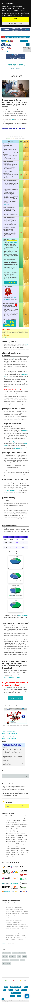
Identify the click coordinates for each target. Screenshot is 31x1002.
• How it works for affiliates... (9, 736)
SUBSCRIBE (9, 325)
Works (22, 960)
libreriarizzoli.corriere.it (11, 924)
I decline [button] (15, 21)
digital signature (17, 442)
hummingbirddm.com (16, 917)
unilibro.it (8, 939)
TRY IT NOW (10, 282)
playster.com (20, 933)
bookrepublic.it (9, 909)
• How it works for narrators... (10, 733)
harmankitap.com (19, 915)
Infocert (6, 445)
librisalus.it (8, 926)
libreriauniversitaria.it (23, 924)
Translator (14, 960)
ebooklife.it (8, 913)
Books (25, 956)
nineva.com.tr (15, 928)
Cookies (11, 989)
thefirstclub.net (9, 937)
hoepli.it (7, 917)
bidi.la (23, 905)
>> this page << (18, 448)
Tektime (24, 1000)
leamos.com (9, 922)
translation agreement (9, 490)
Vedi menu (27, 44)
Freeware (6, 960)
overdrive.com (18, 930)
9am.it (15, 902)
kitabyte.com (18, 920)
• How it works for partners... (9, 738)
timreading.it (17, 937)
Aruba (25, 443)
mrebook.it (8, 928)
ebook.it (26, 911)
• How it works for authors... (9, 731)
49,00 (11, 322)
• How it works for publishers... (10, 735)
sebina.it (24, 935)
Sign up (22, 41)
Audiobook (12, 956)
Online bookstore (15, 993)
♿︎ (2, 999)
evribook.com (15, 913)
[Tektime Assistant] (27, 996)
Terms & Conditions (15, 986)
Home (6, 986)
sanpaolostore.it (9, 935)
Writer (5, 956)
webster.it (14, 939)
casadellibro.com (18, 909)
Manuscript (6, 963)
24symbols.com (9, 902)
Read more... (7, 204)
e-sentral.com (18, 911)
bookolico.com (18, 907)
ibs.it (24, 917)
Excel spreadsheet (23, 615)
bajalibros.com (9, 905)
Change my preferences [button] (15, 23)
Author (14, 952)
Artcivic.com (22, 902)
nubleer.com (24, 928)
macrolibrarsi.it (16, 926)
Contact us (24, 989)
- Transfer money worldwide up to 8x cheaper (15, 805)
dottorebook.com (10, 911)
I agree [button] (15, 18)
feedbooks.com (24, 913)
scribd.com (17, 935)
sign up (26, 344)
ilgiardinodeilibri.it (10, 920)
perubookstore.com (10, 933)
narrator (12, 119)
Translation (6, 952)
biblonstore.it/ (17, 905)
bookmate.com (9, 907)
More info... (5, 337)
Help (17, 989)
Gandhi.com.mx (10, 915)
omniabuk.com (9, 930)
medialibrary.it (24, 926)
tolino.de (24, 937)
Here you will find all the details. (12, 677)
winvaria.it (20, 939)
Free (19, 956)
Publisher (22, 952)
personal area (16, 358)
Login (26, 41)
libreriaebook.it (16, 922)
